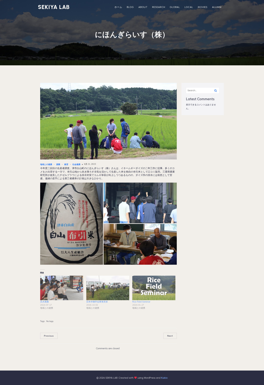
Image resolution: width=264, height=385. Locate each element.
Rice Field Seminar (141, 301)
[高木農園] (61, 288)
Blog (130, 7)
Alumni (217, 7)
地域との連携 (46, 164)
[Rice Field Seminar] (153, 288)
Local (189, 7)
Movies (202, 7)
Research (158, 7)
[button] (71, 224)
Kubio (164, 377)
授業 (58, 164)
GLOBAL (175, 7)
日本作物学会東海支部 (97, 301)
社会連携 (76, 164)
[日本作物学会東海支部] (107, 288)
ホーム (118, 7)
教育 (66, 164)
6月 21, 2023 (90, 164)
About (143, 7)
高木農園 (44, 301)
